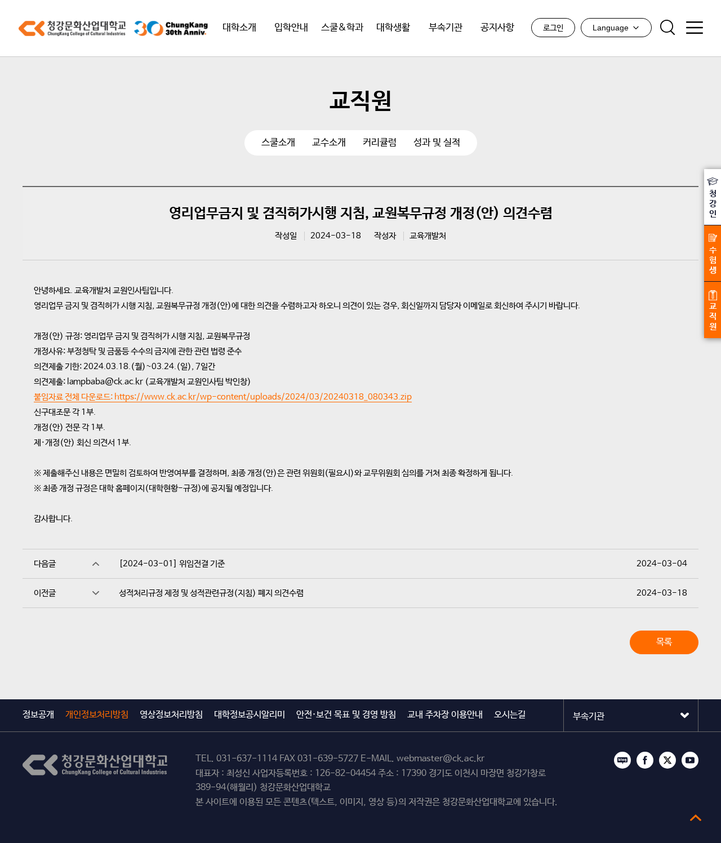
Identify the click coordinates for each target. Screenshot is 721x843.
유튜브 (690, 760)
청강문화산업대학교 (72, 28)
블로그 (622, 760)
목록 (664, 642)
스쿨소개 (278, 142)
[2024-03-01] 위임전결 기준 (172, 564)
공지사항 (497, 28)
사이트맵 (694, 27)
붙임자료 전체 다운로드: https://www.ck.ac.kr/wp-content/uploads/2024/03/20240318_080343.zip (223, 397)
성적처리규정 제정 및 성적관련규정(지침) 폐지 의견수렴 (211, 593)
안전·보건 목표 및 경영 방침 (346, 714)
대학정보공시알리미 (249, 714)
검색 (667, 27)
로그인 (553, 28)
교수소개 (329, 142)
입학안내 (291, 28)
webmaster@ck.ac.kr (440, 758)
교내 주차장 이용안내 (445, 714)
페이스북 (645, 760)
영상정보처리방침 (171, 714)
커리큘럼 (380, 142)
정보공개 (38, 714)
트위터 (667, 760)
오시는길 (510, 714)
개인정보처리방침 (96, 714)
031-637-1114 (246, 758)
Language (611, 27)
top (696, 818)
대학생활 (393, 28)
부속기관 (445, 28)
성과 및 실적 (436, 142)
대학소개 (239, 28)
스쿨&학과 (342, 28)
